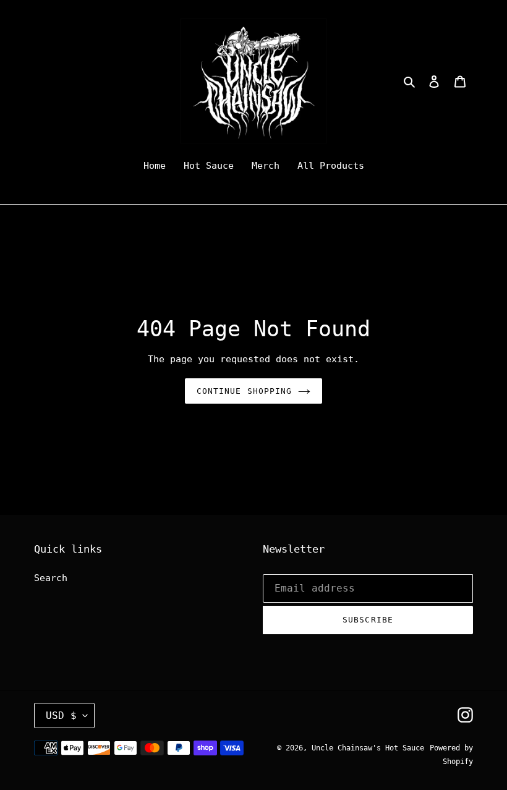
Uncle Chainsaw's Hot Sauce (368, 748)
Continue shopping (244, 391)
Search (50, 578)
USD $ (61, 715)
